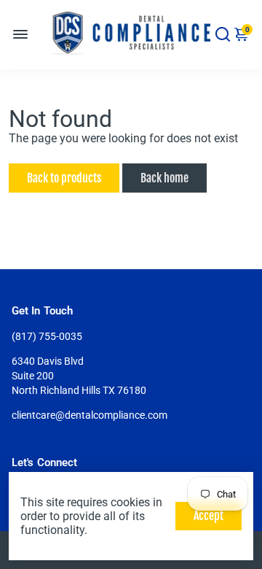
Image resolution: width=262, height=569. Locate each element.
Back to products (64, 178)
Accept (208, 515)
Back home (164, 178)
